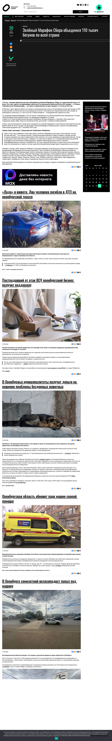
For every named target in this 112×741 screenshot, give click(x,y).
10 (86, 178)
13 (96, 178)
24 (86, 185)
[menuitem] (6, 16)
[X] (78, 167)
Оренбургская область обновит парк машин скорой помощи (40, 516)
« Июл (86, 165)
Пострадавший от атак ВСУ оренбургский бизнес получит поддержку (38, 282)
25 (89, 185)
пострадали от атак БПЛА (56, 368)
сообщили (8, 265)
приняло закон (45, 476)
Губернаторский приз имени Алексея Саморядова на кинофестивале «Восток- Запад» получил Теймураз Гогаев (96, 109)
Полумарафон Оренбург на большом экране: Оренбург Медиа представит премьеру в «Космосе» (96, 139)
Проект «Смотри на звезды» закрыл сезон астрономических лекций (95, 150)
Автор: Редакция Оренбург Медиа (11, 64)
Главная (7, 20)
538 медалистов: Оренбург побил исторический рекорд (95, 145)
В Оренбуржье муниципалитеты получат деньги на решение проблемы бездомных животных (40, 401)
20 (96, 182)
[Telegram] (11, 50)
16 (106, 178)
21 (99, 182)
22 (103, 182)
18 (89, 182)
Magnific (7, 371)
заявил (25, 364)
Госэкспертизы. (20, 500)
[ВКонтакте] (11, 43)
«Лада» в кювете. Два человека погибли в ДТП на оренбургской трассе (39, 194)
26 (93, 185)
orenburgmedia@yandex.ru (35, 8)
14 (99, 178)
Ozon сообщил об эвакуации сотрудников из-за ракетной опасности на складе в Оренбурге (95, 156)
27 (96, 185)
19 (93, 182)
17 (86, 182)
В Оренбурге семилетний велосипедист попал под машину (39, 618)
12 (93, 178)
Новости (13, 20)
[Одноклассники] (11, 47)
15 (103, 178)
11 (89, 178)
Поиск (80, 11)
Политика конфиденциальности (100, 735)
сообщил (68, 470)
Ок (56, 738)
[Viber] (80, 167)
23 (106, 182)
